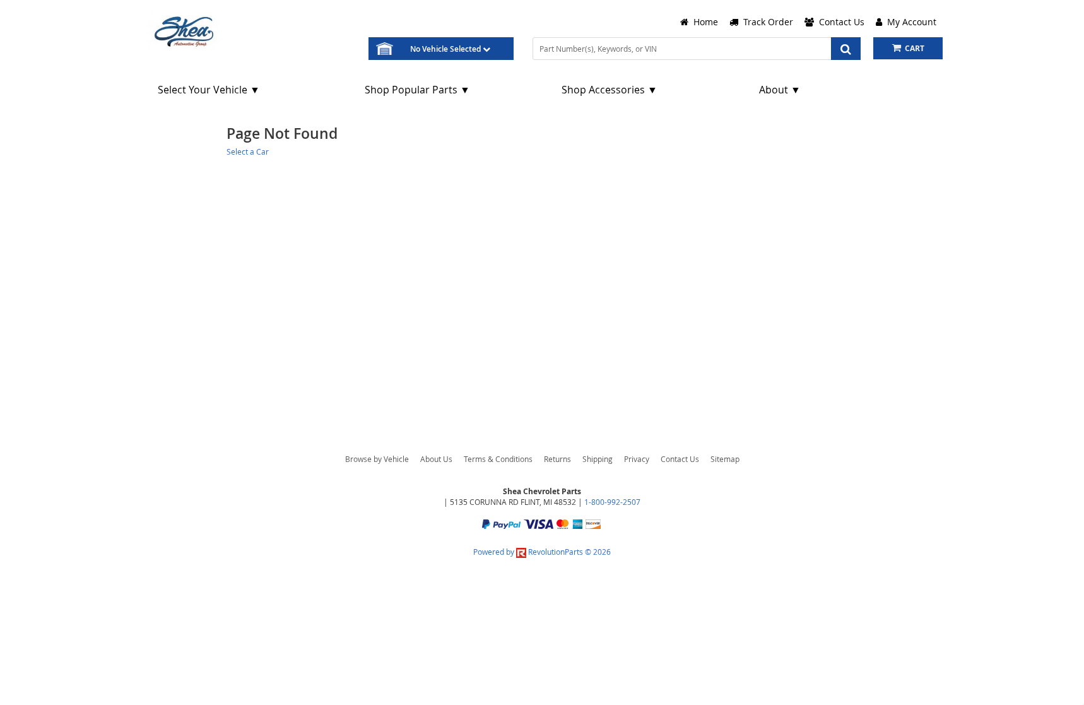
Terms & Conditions (498, 459)
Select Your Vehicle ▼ (209, 90)
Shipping (597, 459)
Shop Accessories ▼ (609, 90)
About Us (436, 459)
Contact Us (680, 459)
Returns (557, 459)
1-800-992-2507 (612, 502)
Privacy (636, 459)
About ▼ (780, 90)
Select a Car (248, 151)
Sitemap (724, 459)
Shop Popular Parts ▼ (417, 90)
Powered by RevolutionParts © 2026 (542, 552)
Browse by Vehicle (377, 459)
